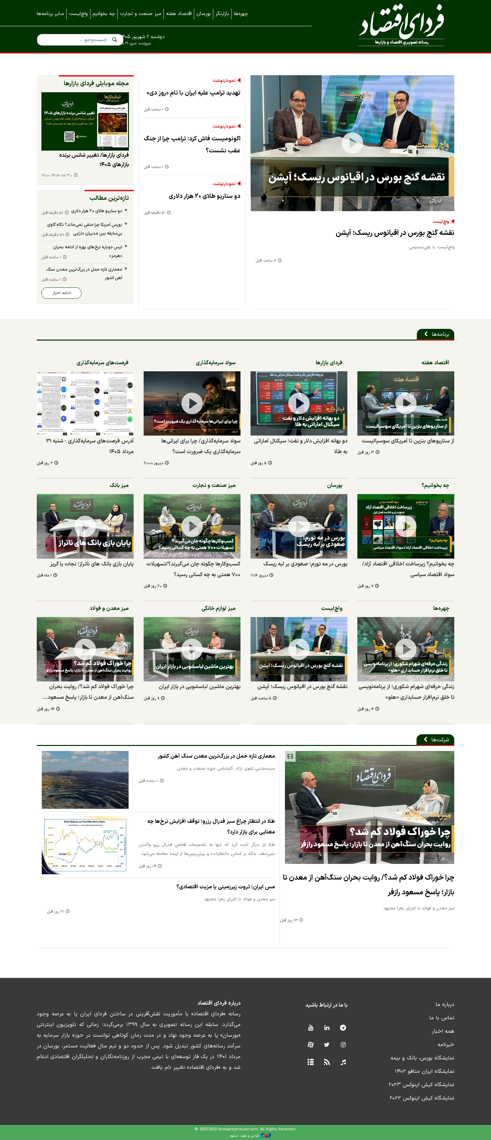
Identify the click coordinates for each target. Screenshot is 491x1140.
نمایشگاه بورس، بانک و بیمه (422, 1058)
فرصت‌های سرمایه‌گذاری (102, 363)
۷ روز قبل (365, 586)
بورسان (203, 14)
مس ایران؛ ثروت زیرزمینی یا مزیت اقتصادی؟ (225, 887)
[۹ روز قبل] (192, 649)
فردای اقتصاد (392, 26)
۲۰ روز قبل (153, 586)
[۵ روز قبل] (299, 403)
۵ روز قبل (259, 463)
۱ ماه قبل (44, 576)
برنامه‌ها (440, 335)
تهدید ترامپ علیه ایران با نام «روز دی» (193, 93)
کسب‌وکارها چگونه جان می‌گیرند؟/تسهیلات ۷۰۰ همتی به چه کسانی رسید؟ (193, 569)
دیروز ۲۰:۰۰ (153, 463)
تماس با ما (441, 1018)
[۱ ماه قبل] (85, 526)
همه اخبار (443, 1031)
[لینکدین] (327, 1028)
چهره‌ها (241, 14)
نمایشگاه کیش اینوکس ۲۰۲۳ (421, 1085)
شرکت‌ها (440, 740)
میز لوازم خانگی (218, 609)
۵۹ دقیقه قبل (52, 235)
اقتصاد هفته (179, 14)
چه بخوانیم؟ (435, 486)
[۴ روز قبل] (405, 649)
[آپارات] (310, 1045)
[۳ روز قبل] (85, 121)
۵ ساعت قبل (266, 261)
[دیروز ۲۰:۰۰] (192, 403)
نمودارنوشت (224, 81)
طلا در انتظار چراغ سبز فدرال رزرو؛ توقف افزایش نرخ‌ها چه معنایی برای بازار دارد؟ (211, 826)
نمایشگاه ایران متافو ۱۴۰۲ (424, 1071)
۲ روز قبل (45, 463)
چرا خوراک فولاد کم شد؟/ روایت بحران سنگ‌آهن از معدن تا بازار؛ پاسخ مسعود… (88, 692)
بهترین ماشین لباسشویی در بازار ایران (199, 687)
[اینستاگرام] (343, 1045)
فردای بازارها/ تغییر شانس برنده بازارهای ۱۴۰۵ (94, 160)
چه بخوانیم (104, 14)
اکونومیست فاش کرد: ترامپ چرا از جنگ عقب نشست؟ (192, 144)
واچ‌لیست (78, 14)
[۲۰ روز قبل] (192, 526)
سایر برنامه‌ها (50, 14)
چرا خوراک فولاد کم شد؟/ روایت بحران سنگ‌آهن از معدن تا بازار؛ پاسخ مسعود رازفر (368, 885)
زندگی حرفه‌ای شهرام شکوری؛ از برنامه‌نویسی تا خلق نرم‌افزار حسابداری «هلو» (406, 692)
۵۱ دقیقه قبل (154, 213)
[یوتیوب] (310, 1028)
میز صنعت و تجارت (140, 14)
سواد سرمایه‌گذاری (215, 363)
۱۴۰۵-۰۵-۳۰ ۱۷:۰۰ (56, 175)
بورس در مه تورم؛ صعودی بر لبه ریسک (305, 564)
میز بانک (119, 486)
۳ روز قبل (365, 453)
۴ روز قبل (365, 709)
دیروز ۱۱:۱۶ (259, 576)
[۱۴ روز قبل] (85, 649)
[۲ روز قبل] (85, 403)
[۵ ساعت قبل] (352, 143)
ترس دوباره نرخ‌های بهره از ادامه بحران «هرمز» (87, 251)
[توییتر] (327, 1045)
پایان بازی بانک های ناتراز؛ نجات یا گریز (92, 564)
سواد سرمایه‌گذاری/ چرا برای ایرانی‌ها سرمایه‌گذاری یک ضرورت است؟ (200, 446)
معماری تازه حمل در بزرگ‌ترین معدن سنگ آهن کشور (84, 273)
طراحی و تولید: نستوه (244, 1135)
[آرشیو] (310, 1062)
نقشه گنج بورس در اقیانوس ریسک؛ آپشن (395, 233)
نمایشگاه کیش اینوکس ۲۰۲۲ (421, 1098)
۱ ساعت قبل (153, 110)
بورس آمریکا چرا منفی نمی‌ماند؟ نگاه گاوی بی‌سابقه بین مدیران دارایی (84, 229)
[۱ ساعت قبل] (85, 780)
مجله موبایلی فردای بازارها (96, 83)
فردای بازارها (329, 363)
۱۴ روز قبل (45, 709)
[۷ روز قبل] (405, 526)
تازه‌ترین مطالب (109, 198)
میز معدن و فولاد (109, 609)
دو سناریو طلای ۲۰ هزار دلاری (204, 196)
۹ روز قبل (151, 699)
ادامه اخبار (61, 293)
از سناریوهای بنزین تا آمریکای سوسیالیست (408, 441)
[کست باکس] (343, 1062)
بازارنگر (222, 14)
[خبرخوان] (327, 1062)
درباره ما (445, 1005)
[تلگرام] (343, 1028)
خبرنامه (446, 1045)
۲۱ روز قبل (55, 912)
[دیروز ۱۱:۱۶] (299, 526)
